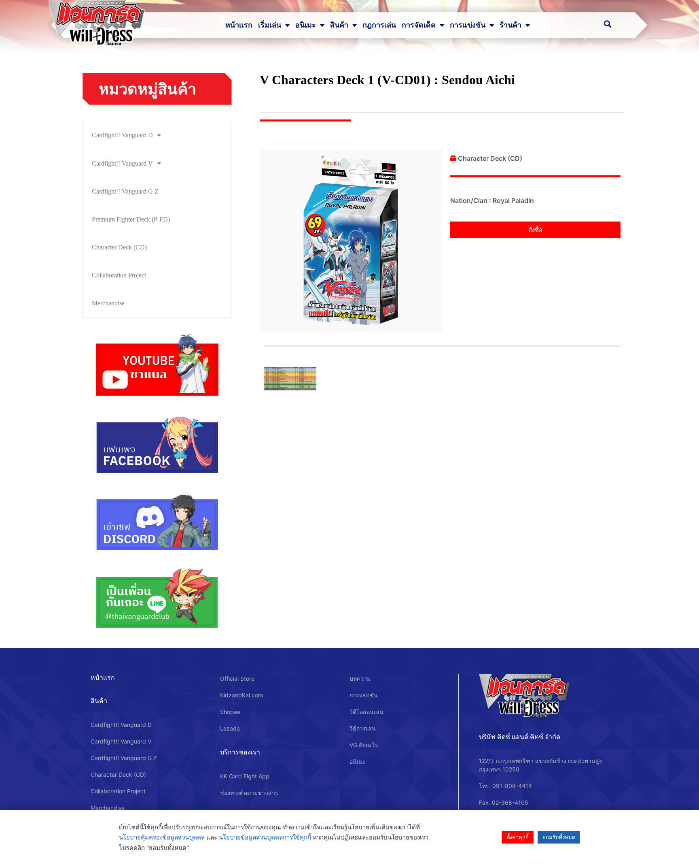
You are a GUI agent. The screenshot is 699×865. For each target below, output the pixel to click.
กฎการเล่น (379, 25)
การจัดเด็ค (419, 25)
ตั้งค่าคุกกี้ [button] (517, 837)
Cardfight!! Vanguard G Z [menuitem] (125, 191)
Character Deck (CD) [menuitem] (119, 247)
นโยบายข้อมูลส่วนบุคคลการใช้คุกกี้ (265, 837)
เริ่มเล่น (269, 25)
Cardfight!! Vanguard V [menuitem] (122, 163)
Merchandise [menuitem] (108, 303)
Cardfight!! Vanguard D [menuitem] (122, 135)
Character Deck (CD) (490, 158)
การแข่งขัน (467, 25)
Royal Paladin (513, 200)
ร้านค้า (510, 25)
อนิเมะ (305, 25)
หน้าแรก (238, 25)
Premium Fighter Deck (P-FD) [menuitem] (131, 219)
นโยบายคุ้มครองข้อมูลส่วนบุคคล (162, 837)
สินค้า (339, 25)
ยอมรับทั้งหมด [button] (558, 837)
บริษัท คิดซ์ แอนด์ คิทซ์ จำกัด (519, 737)
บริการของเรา (240, 752)
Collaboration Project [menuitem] (119, 275)
